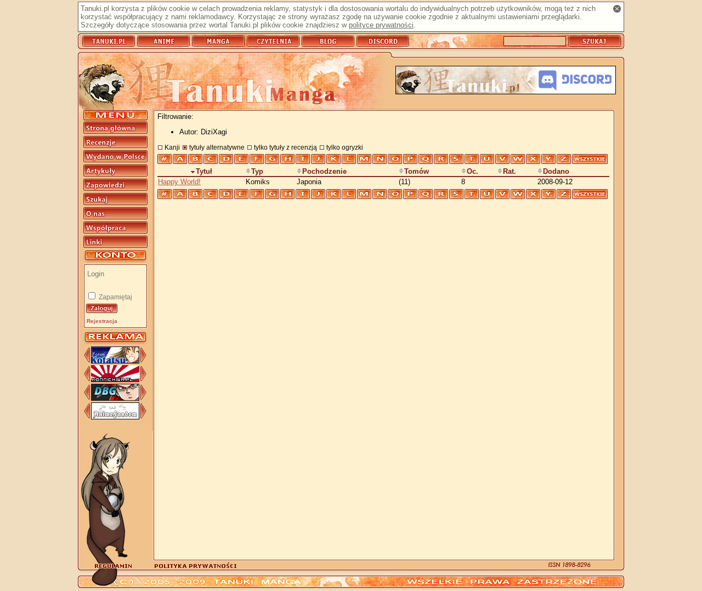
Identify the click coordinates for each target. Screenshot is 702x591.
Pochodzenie (324, 171)
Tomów (416, 171)
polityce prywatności (381, 25)
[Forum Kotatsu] (115, 361)
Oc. (472, 171)
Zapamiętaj (114, 297)
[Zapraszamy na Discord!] (505, 81)
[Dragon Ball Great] (115, 398)
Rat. (509, 171)
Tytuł (204, 171)
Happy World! (179, 182)
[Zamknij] (617, 9)
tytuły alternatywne (217, 147)
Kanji (172, 147)
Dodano (556, 171)
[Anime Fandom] (115, 417)
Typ (257, 171)
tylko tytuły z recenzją (285, 147)
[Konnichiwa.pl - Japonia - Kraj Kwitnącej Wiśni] (115, 380)
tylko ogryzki (344, 147)
